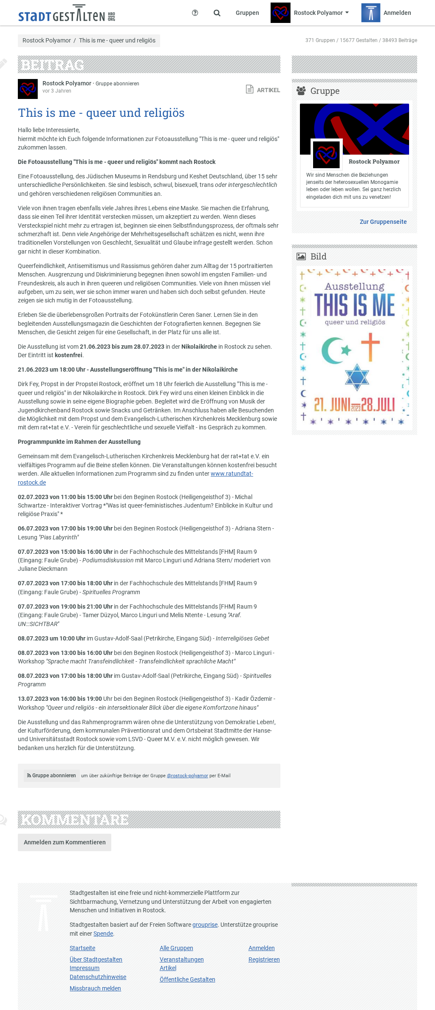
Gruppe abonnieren (117, 84)
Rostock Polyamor (47, 41)
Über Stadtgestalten (96, 959)
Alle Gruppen (176, 948)
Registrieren (264, 959)
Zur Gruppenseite (383, 221)
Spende (103, 933)
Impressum (84, 968)
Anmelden (262, 948)
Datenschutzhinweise (98, 976)
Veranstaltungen (182, 959)
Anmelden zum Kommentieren (65, 842)
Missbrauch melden (95, 988)
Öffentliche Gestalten (187, 979)
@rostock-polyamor (187, 776)
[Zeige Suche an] (217, 12)
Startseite (82, 948)
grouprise (205, 924)
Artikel (168, 968)
